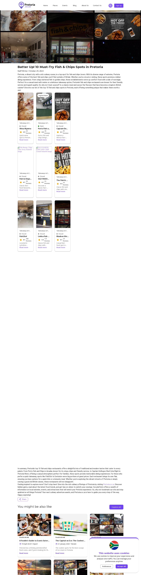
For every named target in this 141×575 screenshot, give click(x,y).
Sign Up (119, 6)
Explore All (116, 507)
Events (64, 5)
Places (55, 5)
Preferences (106, 566)
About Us (85, 5)
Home (45, 5)
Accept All (121, 566)
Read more (23, 140)
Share (24, 499)
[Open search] (110, 6)
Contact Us (97, 5)
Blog (74, 5)
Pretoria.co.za (108, 484)
